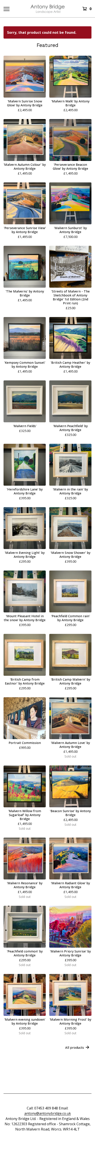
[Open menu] (6, 8)
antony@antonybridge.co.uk (47, 1113)
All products (74, 1047)
